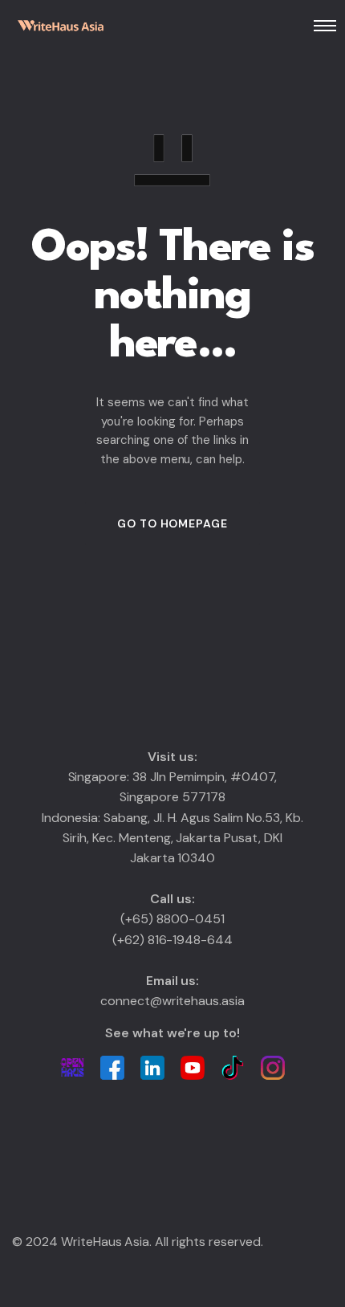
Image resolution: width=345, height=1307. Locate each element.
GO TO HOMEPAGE (172, 523)
